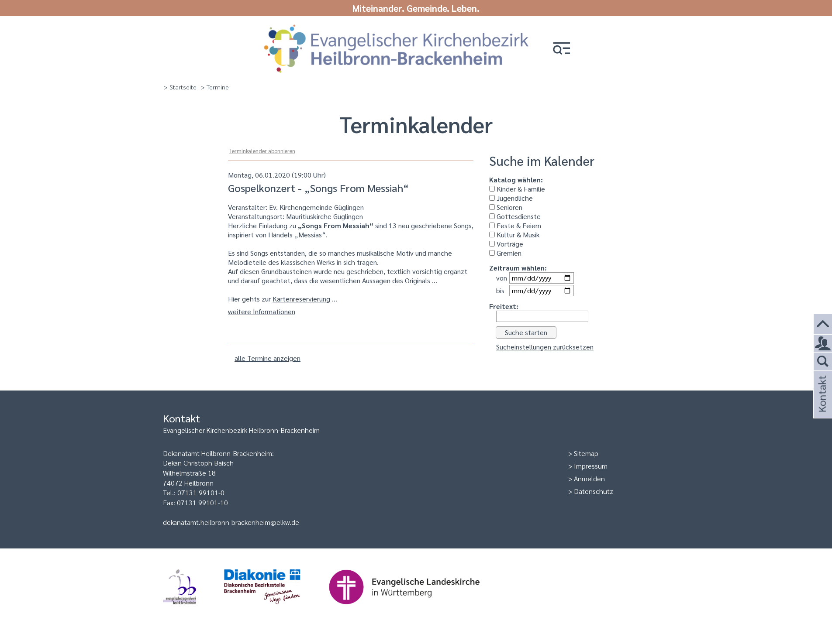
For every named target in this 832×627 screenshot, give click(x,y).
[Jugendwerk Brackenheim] (193, 608)
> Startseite (180, 87)
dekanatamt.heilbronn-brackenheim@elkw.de (231, 522)
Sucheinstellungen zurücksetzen (545, 346)
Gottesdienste (518, 216)
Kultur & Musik (517, 234)
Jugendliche (514, 197)
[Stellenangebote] (823, 344)
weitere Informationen (261, 311)
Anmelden (589, 478)
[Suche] (823, 362)
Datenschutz (593, 491)
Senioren (508, 207)
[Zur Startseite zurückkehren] (396, 27)
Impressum (591, 465)
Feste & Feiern (518, 225)
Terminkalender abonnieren (262, 150)
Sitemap (586, 453)
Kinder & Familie (520, 188)
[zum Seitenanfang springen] (823, 324)
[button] (561, 49)
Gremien (508, 252)
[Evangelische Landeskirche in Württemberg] (417, 608)
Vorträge (509, 243)
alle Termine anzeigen (267, 358)
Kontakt (822, 405)
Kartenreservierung (301, 298)
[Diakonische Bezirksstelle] (276, 608)
